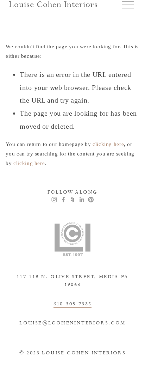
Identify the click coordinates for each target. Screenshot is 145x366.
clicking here (108, 144)
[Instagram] (54, 199)
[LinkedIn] (81, 199)
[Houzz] (72, 199)
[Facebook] (63, 199)
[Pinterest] (91, 199)
